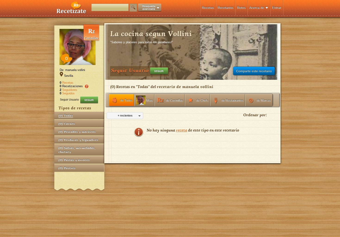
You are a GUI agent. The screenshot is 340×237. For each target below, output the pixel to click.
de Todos (126, 100)
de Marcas (264, 100)
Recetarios (225, 7)
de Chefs (202, 100)
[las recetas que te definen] (72, 12)
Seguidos (68, 93)
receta (181, 130)
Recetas (208, 7)
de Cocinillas (174, 100)
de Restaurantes (233, 100)
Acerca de (256, 7)
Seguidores (69, 90)
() (66, 115)
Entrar (276, 7)
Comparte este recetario (254, 71)
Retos (241, 7)
